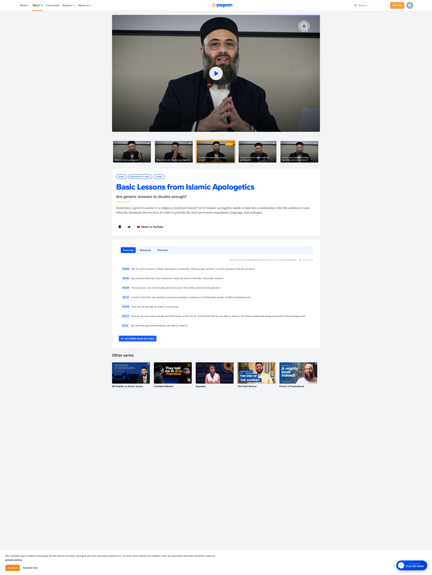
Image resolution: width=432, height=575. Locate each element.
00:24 (126, 287)
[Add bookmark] (120, 227)
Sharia (159, 176)
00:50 (126, 306)
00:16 (126, 278)
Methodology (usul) (140, 176)
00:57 (126, 316)
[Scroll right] (320, 151)
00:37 (126, 297)
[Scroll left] (112, 151)
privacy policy (13, 560)
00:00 (126, 269)
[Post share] (129, 227)
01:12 (125, 325)
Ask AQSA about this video (139, 338)
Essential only (30, 567)
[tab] (128, 250)
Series (121, 176)
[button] (216, 73)
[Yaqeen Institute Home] (222, 5)
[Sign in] (409, 5)
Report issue (307, 259)
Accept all (12, 567)
